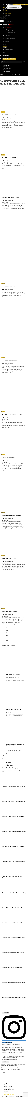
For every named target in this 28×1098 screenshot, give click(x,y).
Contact (4, 54)
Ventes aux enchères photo (10, 38)
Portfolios (5, 47)
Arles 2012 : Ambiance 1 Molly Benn (10, 157)
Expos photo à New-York (12, 33)
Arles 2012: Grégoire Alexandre (9, 286)
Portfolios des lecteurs (9, 49)
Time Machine (8, 24)
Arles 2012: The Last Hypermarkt (9, 360)
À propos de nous (8, 1081)
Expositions (7, 16)
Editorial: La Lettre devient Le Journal (10, 197)
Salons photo (7, 35)
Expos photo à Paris (11, 32)
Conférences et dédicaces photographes (12, 43)
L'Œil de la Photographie (7, 118)
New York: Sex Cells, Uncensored (9, 611)
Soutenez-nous (7, 1085)
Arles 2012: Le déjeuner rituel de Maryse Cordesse (13, 414)
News (6, 18)
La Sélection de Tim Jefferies (8, 457)
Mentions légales (8, 1086)
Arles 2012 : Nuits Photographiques (10, 114)
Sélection (5, 46)
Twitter (6, 66)
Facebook (6, 65)
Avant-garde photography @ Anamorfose (11, 515)
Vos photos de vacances (9, 50)
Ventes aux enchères (9, 21)
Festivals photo (8, 36)
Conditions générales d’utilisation (11, 1088)
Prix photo (7, 41)
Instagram (7, 68)
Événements (6, 26)
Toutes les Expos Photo (12, 30)
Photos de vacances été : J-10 (9, 558)
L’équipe (6, 1083)
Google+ (6, 69)
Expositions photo (8, 29)
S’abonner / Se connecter (9, 58)
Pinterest (6, 71)
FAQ (4, 52)
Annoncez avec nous (9, 1089)
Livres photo (7, 44)
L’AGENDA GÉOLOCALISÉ (9, 27)
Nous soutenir (6, 55)
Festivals (7, 19)
